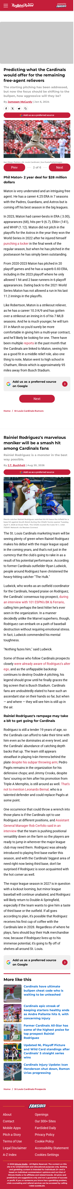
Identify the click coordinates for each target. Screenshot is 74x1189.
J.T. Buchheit (16, 465)
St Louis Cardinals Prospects (30, 1089)
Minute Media (21, 1164)
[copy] (25, 108)
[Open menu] (6, 5)
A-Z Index (10, 1155)
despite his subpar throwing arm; (34, 762)
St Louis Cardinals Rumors (28, 410)
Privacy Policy (44, 1134)
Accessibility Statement (52, 1148)
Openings (41, 1114)
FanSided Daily (45, 1128)
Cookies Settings (47, 1155)
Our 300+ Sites (45, 1121)
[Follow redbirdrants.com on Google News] (65, 384)
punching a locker (16, 243)
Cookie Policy (44, 1141)
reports (29, 343)
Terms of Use (12, 1141)
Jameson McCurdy (20, 101)
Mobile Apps (12, 1128)
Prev (14, 167)
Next (59, 167)
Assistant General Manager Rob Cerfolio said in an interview (36, 825)
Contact (8, 1121)
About (7, 1114)
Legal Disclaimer (15, 1148)
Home (7, 410)
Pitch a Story (12, 1134)
